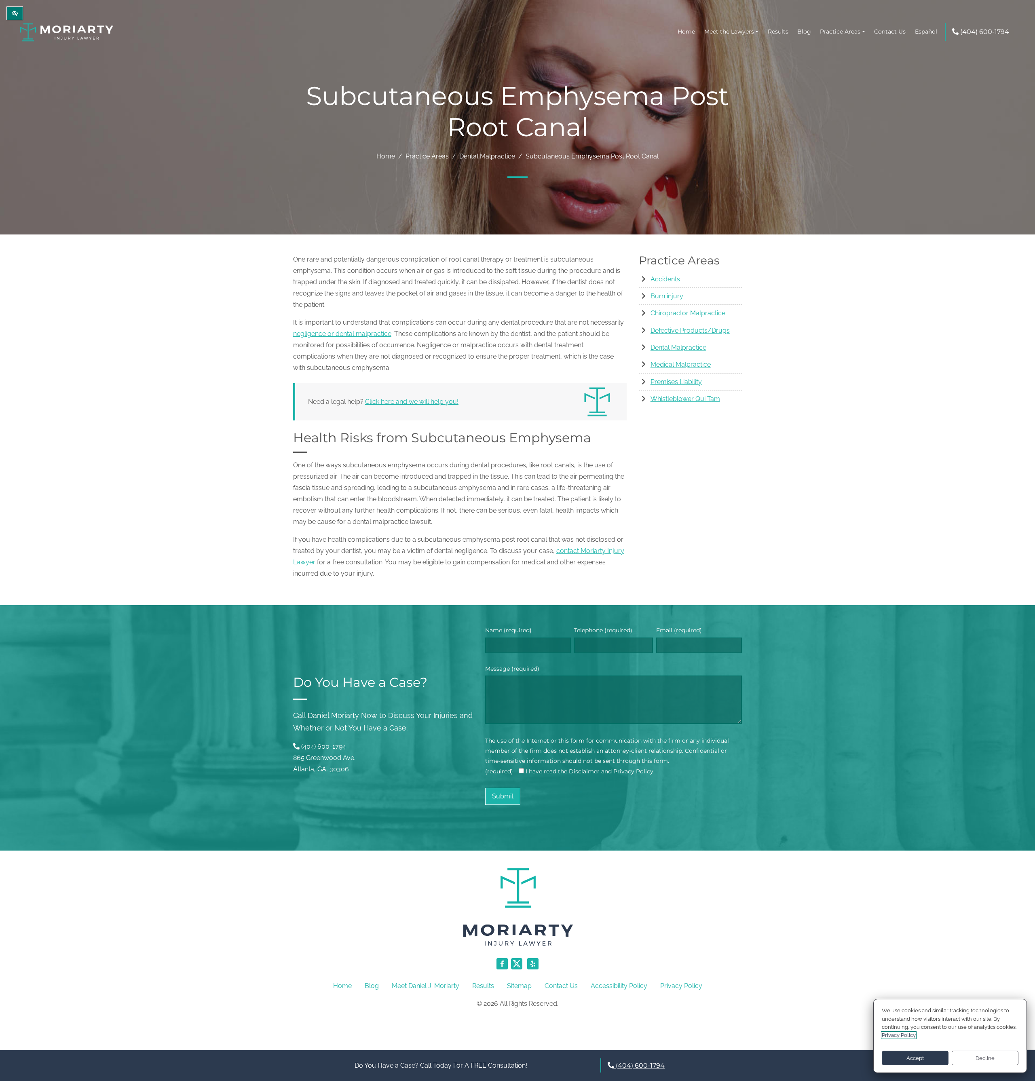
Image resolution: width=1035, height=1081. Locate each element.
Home (686, 31)
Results (778, 31)
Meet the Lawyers (729, 31)
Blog (804, 31)
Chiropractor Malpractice (688, 313)
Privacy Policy (681, 986)
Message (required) (512, 668)
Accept (915, 1058)
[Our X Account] (517, 968)
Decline (985, 1058)
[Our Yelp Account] (532, 968)
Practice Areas (840, 31)
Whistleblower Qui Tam (685, 399)
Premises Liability (676, 382)
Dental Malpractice (487, 156)
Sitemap (519, 986)
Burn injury (667, 296)
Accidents (665, 279)
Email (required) (679, 630)
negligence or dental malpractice (342, 334)
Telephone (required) (603, 630)
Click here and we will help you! (411, 401)
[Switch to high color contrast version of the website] (14, 13)
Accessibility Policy (619, 986)
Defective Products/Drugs (690, 330)
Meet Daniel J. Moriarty (425, 986)
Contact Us (890, 31)
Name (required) (508, 630)
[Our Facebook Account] (502, 968)
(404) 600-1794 (984, 32)
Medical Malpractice (681, 364)
